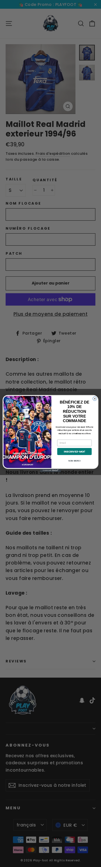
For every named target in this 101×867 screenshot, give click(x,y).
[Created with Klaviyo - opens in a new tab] (50, 470)
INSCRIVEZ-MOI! (74, 451)
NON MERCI (74, 461)
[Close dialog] (95, 398)
